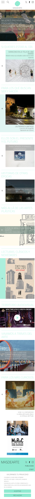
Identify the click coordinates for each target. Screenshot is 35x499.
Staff (31, 469)
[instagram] (33, 2)
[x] (26, 2)
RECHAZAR (17, 495)
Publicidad (29, 466)
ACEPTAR (17, 491)
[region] (17, 485)
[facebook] (29, 2)
